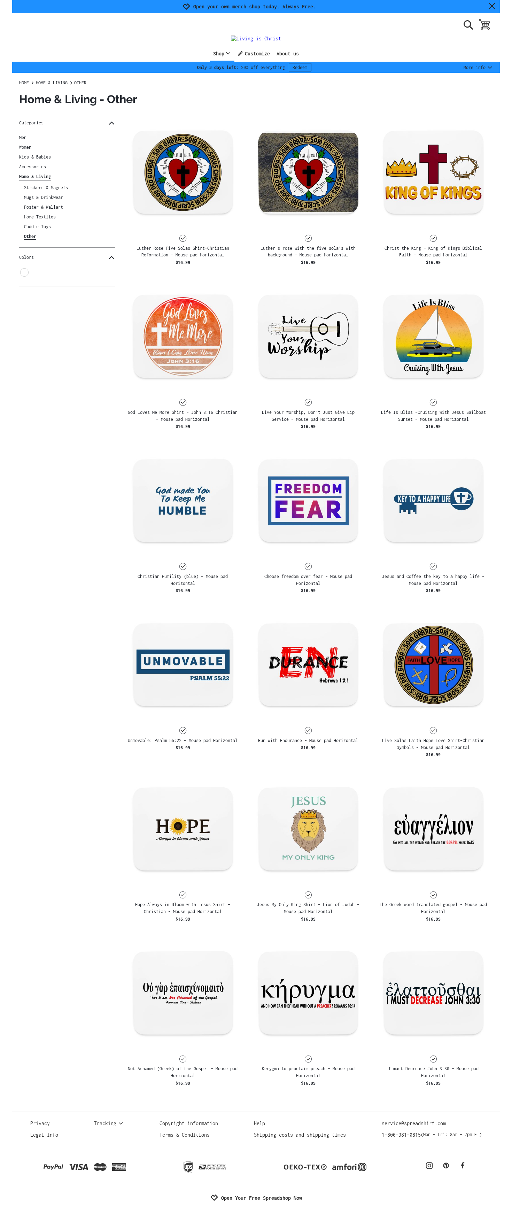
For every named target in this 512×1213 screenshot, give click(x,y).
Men (22, 137)
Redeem (300, 67)
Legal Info (44, 1135)
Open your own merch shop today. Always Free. (254, 6)
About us (288, 53)
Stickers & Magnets (46, 187)
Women (25, 147)
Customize (257, 53)
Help (259, 1123)
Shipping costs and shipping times (300, 1135)
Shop (218, 53)
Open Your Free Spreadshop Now (261, 1198)
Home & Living (35, 176)
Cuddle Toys (37, 226)
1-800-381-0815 (432, 1135)
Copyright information (189, 1123)
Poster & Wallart (43, 207)
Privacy (40, 1123)
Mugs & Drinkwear (43, 197)
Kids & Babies (35, 157)
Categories (31, 122)
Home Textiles (40, 216)
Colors (26, 257)
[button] (182, 172)
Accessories (32, 166)
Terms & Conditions (185, 1135)
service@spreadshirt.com (414, 1123)
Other (30, 236)
